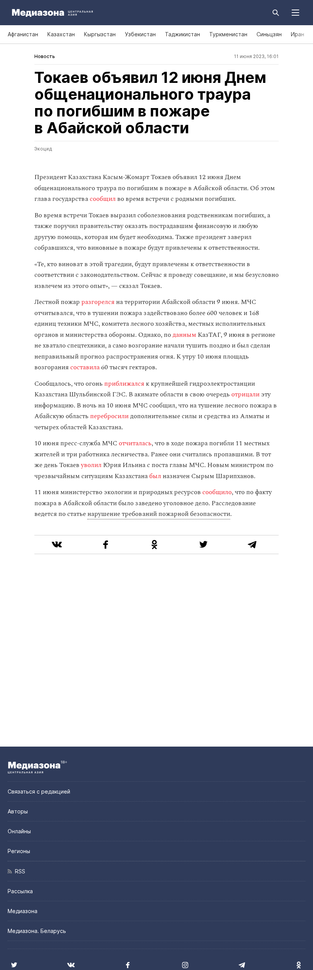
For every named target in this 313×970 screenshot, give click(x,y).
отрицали (245, 394)
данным (184, 335)
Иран (297, 34)
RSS (18, 871)
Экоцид (43, 149)
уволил (91, 465)
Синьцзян (269, 34)
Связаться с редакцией (39, 791)
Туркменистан (228, 34)
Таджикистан (182, 34)
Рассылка (20, 891)
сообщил (103, 199)
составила (85, 367)
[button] (295, 12)
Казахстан (61, 34)
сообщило (217, 492)
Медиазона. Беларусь (37, 931)
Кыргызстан (100, 34)
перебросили (109, 416)
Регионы (19, 851)
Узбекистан (140, 34)
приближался (124, 384)
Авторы (18, 811)
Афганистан (23, 34)
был (155, 476)
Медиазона (22, 911)
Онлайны (19, 831)
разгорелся (98, 302)
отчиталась (135, 443)
